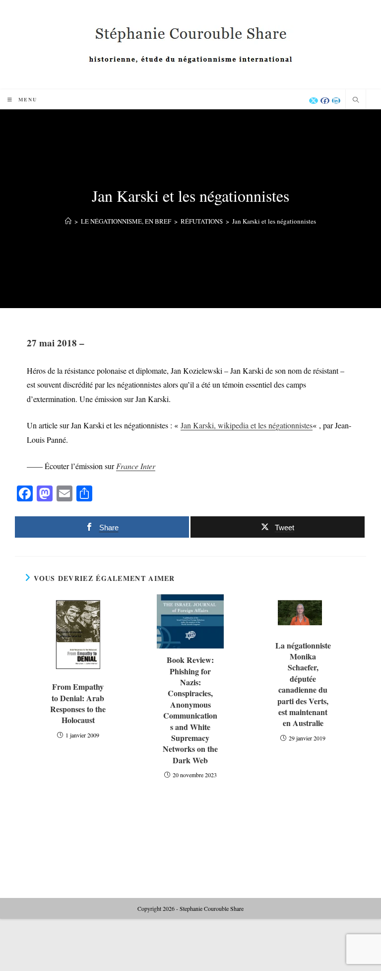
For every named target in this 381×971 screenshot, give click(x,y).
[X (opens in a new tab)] (313, 100)
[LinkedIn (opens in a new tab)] (336, 100)
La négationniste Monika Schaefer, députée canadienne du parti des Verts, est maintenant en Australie (303, 684)
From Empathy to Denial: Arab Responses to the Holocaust (78, 703)
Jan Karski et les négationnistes (274, 221)
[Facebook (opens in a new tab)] (324, 100)
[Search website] (356, 100)
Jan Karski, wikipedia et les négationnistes (247, 425)
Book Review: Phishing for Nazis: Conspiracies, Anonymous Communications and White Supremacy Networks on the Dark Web (190, 710)
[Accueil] (68, 221)
